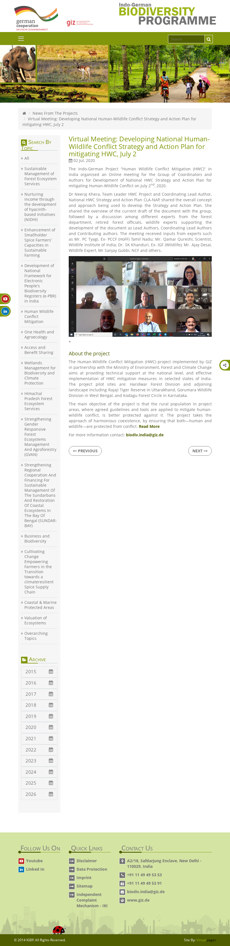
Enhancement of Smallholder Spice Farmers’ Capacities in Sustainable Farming (39, 242)
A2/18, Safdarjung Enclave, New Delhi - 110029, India (164, 863)
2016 (31, 683)
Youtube (34, 860)
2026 (31, 794)
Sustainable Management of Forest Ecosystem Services (40, 176)
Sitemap (85, 886)
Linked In (35, 869)
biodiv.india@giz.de (146, 891)
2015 (31, 672)
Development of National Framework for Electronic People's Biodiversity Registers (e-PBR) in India (40, 283)
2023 (31, 761)
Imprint (84, 877)
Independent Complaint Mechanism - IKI (92, 900)
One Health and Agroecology (39, 334)
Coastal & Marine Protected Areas (40, 605)
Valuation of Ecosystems (35, 620)
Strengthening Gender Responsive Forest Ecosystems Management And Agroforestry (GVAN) (40, 437)
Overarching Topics (36, 636)
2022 (31, 750)
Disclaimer (87, 860)
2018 (31, 705)
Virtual (206, 940)
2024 (31, 772)
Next (198, 450)
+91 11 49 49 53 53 (144, 874)
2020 (31, 727)
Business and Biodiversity (37, 539)
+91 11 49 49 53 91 (144, 883)
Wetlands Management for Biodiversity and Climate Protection (40, 373)
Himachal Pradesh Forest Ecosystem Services (38, 401)
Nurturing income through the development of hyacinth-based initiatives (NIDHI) (40, 207)
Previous (87, 450)
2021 (31, 738)
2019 (31, 716)
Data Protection (92, 869)
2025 (31, 783)
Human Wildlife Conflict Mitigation (39, 316)
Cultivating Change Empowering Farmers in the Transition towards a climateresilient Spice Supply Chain (39, 572)
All (26, 158)
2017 (31, 694)
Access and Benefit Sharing (38, 350)
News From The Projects (55, 113)
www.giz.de (138, 900)
